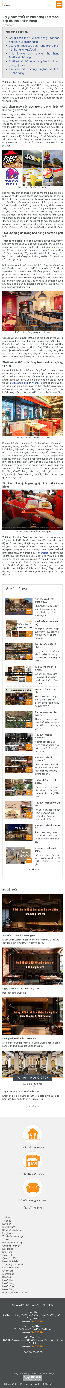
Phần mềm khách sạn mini (15, 1292)
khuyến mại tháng (11, 1267)
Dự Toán (6, 1223)
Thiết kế (6, 1217)
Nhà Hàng (7, 1251)
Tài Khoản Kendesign (13, 1236)
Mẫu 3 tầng (8, 1286)
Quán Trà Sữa (9, 1258)
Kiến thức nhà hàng (11, 1230)
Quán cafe (7, 1255)
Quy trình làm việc (11, 1245)
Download (7, 1248)
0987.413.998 (37, 1321)
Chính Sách (7, 1270)
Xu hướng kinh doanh (13, 1264)
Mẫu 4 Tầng (8, 1289)
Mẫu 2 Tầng (8, 1283)
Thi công (6, 1220)
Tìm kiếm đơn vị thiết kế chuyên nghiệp (32, 531)
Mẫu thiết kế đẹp (10, 1261)
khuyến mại (8, 1233)
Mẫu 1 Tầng (8, 1280)
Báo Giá (6, 1276)
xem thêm (31, 869)
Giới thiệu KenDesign (12, 1242)
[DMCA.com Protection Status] (32, 1377)
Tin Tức (6, 1239)
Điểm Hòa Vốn (9, 1226)
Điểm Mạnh (8, 1273)
